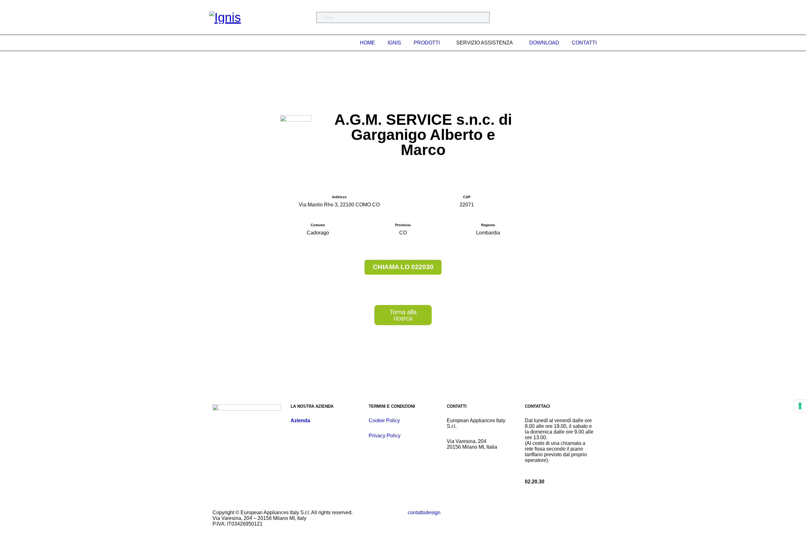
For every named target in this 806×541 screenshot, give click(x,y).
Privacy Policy (384, 435)
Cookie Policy (384, 420)
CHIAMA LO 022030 (403, 266)
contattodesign (424, 512)
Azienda (300, 420)
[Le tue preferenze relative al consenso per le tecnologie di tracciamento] (800, 406)
